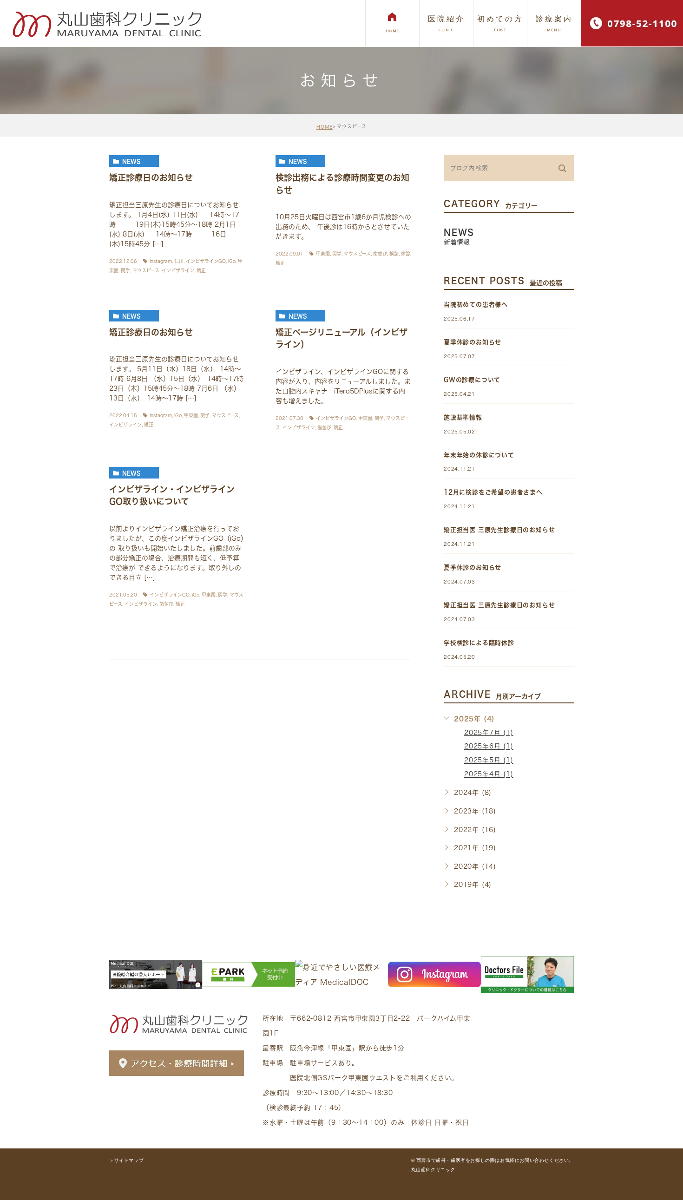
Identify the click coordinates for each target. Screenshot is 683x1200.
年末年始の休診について (479, 455)
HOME (324, 127)
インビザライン (178, 270)
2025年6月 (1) (488, 746)
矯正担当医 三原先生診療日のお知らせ (499, 530)
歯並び (380, 253)
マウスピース (145, 270)
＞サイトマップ (126, 1160)
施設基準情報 (463, 417)
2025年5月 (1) (488, 760)
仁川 (179, 261)
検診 (394, 253)
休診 (405, 253)
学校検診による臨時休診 (479, 643)
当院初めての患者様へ (476, 305)
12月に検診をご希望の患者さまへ (493, 492)
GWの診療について (472, 380)
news (131, 161)
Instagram (161, 261)
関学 (125, 270)
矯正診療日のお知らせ (151, 177)
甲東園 (323, 253)
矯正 (201, 270)
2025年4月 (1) (488, 774)
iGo (232, 261)
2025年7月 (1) (488, 732)
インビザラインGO (206, 261)
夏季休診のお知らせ (472, 342)
